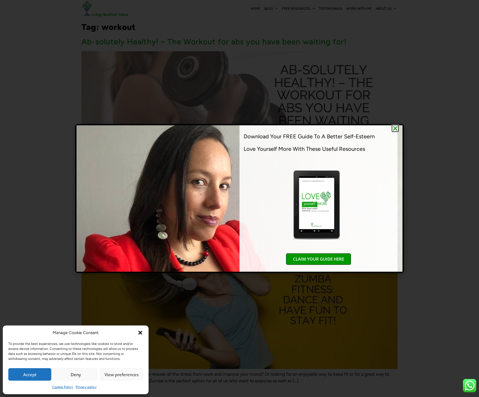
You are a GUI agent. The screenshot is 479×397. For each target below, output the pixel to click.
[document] (239, 198)
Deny (76, 374)
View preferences (122, 374)
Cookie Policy (62, 387)
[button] (140, 332)
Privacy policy (86, 387)
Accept (30, 374)
